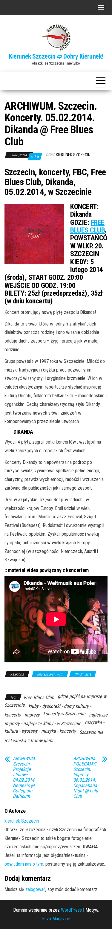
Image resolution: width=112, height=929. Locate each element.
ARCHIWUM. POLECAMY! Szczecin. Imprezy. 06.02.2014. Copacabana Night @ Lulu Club (85, 777)
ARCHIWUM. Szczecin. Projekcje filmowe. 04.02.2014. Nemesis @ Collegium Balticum (24, 777)
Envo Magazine (56, 919)
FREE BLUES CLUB (87, 226)
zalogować (35, 889)
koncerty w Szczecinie (64, 713)
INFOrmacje (82, 674)
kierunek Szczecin (73, 154)
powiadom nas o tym (23, 864)
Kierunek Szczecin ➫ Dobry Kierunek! (56, 56)
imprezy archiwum (50, 674)
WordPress (71, 910)
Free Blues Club (39, 697)
